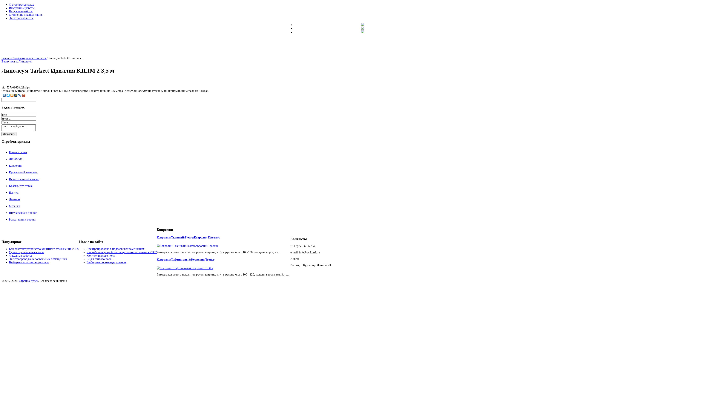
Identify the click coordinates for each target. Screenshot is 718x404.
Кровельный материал (23, 172)
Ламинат (14, 199)
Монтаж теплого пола (101, 255)
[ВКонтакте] (4, 95)
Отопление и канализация (25, 14)
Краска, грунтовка (21, 185)
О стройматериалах (21, 4)
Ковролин (15, 165)
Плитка (14, 192)
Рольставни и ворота (22, 219)
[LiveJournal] (20, 95)
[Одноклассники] (12, 95)
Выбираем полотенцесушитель (29, 262)
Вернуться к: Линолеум (16, 61)
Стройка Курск (28, 280)
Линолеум (15, 158)
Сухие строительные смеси (26, 252)
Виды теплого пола (99, 259)
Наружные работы (21, 11)
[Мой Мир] (16, 95)
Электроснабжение (21, 18)
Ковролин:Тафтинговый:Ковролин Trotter (185, 259)
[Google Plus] (24, 95)
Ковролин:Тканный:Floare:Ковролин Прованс (188, 237)
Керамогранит (18, 152)
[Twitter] (8, 95)
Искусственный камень (24, 179)
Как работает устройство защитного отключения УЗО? (44, 248)
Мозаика (14, 206)
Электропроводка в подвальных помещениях (38, 259)
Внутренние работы (22, 8)
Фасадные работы (20, 255)
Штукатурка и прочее (23, 212)
